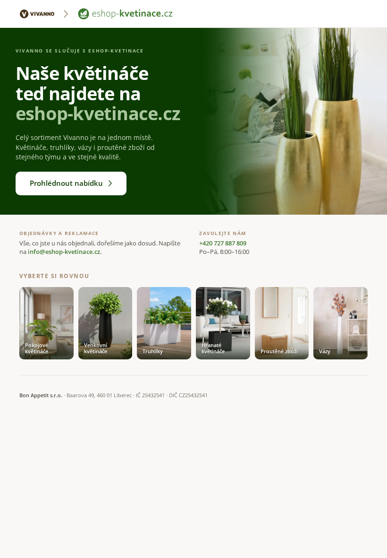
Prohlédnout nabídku (66, 183)
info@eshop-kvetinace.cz (64, 252)
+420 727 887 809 (222, 243)
